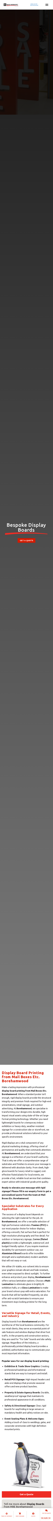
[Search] (45, 1518)
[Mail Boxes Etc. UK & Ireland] (18, 5)
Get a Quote (26, 540)
